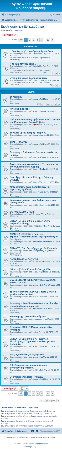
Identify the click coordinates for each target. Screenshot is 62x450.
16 (51, 104)
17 (55, 104)
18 (59, 104)
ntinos (35, 192)
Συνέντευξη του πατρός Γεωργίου (28, 132)
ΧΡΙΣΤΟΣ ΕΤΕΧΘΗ (19, 109)
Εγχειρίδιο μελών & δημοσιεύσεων (28, 78)
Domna (36, 214)
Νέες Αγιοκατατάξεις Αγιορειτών (27, 354)
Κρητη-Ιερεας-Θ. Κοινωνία (24, 259)
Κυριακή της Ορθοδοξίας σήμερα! (28, 316)
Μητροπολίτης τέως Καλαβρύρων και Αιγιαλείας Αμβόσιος (30, 188)
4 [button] (37, 39)
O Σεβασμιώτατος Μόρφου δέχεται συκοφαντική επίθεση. (28, 366)
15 (48, 104)
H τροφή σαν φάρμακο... (23, 64)
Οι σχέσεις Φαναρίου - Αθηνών (26, 377)
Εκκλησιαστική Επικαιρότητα (22, 26)
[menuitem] (11, 15)
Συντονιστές (18, 30)
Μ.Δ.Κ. (35, 111)
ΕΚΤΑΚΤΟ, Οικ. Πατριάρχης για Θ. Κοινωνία (33, 248)
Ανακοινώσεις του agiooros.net (37, 58)
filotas (35, 157)
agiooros (37, 124)
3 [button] (33, 39)
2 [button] (29, 39)
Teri (34, 80)
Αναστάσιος (37, 226)
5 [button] (41, 39)
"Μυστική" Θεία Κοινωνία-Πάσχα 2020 (30, 269)
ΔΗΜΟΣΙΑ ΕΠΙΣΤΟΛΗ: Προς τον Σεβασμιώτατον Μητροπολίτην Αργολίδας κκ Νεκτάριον (34, 237)
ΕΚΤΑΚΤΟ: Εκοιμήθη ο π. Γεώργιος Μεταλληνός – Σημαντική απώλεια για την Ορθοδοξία (32, 341)
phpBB (25, 437)
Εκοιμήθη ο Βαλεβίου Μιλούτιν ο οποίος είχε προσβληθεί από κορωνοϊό (34, 304)
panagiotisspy (38, 251)
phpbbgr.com (42, 443)
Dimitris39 (37, 53)
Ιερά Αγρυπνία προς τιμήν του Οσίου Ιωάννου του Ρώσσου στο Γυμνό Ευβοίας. (35, 120)
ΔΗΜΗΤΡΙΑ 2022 (18, 142)
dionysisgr (37, 261)
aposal (35, 99)
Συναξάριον (16, 96)
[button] (20, 40)
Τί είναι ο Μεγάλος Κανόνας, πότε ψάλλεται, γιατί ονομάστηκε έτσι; (33, 293)
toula (35, 297)
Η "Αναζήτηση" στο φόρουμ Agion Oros (31, 51)
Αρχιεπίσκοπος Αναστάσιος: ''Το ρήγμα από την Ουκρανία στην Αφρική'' (34, 165)
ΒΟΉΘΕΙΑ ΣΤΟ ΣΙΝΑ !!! (22, 211)
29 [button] (48, 39)
